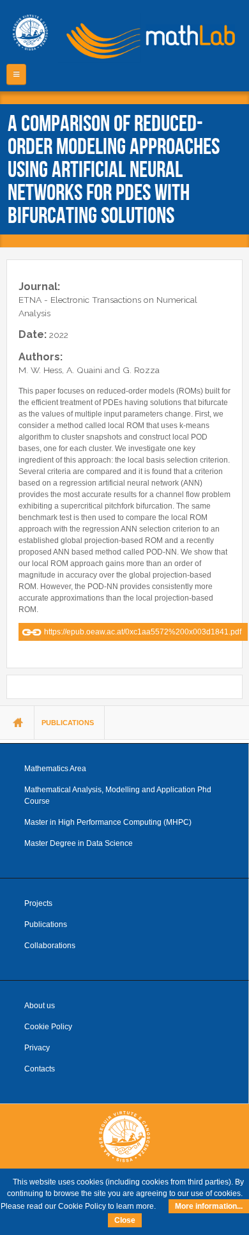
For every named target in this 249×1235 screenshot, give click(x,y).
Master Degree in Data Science (78, 843)
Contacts (39, 1068)
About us (39, 1005)
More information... (209, 1206)
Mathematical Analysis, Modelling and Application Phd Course (117, 795)
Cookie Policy (48, 1026)
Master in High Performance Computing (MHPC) (108, 822)
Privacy (37, 1047)
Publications (45, 924)
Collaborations (49, 945)
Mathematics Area (55, 768)
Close (124, 1220)
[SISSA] (31, 32)
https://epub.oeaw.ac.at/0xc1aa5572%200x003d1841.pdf (142, 631)
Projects (38, 903)
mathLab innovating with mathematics (147, 38)
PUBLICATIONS (68, 722)
